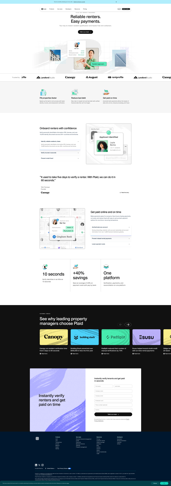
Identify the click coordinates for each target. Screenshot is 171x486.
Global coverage (100, 442)
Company (99, 444)
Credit (77, 440)
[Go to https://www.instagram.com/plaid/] (42, 465)
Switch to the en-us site (79, 1)
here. (68, 483)
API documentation (121, 440)
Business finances (80, 444)
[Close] (167, 481)
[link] (85, 9)
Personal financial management (83, 439)
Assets (57, 447)
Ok (164, 483)
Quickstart (119, 439)
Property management (81, 447)
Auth (57, 439)
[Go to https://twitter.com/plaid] (39, 465)
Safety (98, 450)
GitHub (118, 444)
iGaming (78, 445)
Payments (78, 442)
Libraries (119, 442)
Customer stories (101, 440)
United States (50, 468)
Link (57, 440)
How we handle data (101, 452)
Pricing (98, 439)
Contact (98, 447)
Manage (155, 483)
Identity (57, 448)
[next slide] (128, 324)
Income (57, 444)
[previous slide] (120, 324)
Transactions (59, 442)
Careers (98, 448)
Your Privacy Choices (62, 468)
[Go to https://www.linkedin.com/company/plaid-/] (36, 465)
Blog (98, 445)
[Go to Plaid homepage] (43, 9)
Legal (98, 453)
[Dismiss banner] (116, 2)
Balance (57, 445)
